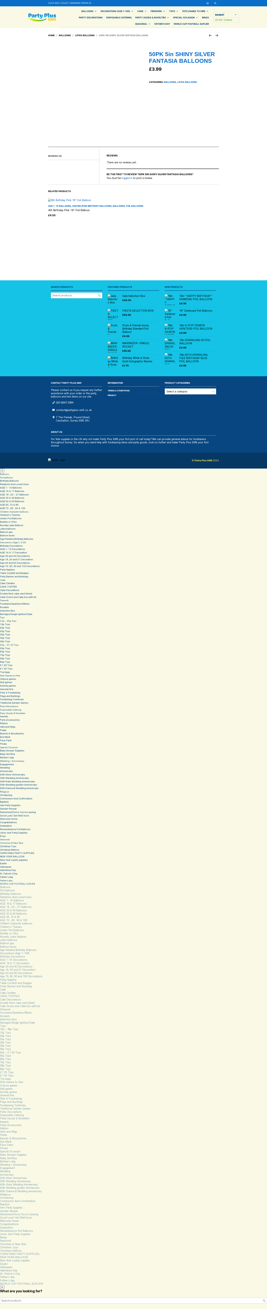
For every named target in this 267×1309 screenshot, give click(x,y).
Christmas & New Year (11, 843)
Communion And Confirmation (16, 798)
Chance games (8, 679)
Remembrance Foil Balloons (15, 829)
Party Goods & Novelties (150, 17)
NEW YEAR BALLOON (12, 856)
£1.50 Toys (6, 668)
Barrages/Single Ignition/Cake (16, 614)
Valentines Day (8, 870)
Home (51, 35)
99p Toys (5, 658)
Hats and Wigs (7, 726)
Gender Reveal (8, 808)
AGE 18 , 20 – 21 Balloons (14, 494)
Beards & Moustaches (12, 733)
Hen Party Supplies (10, 805)
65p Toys (5, 651)
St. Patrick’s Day (8, 873)
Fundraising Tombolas (12, 699)
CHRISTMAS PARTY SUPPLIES (17, 853)
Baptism (4, 801)
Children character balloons (14, 511)
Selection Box (7, 610)
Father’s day (162, 24)
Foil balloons (134, 206)
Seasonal (141, 24)
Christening (6, 795)
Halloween (5, 867)
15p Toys (5, 624)
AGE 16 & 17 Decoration (13, 552)
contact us (66, 390)
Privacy (112, 395)
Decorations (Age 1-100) (115, 11)
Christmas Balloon (9, 849)
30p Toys (5, 634)
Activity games (8, 685)
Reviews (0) (55, 156)
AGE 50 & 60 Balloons (12, 501)
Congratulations (8, 822)
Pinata (3, 744)
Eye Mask (5, 737)
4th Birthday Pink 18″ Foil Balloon (69, 210)
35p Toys (5, 638)
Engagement (7, 764)
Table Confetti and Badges (14, 573)
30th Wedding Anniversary (14, 778)
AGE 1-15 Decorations (12, 549)
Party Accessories (10, 720)
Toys (172, 11)
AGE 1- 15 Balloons (59, 206)
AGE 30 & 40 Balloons (12, 498)
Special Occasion (184, 17)
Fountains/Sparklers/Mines (14, 603)
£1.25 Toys (6, 665)
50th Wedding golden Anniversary (18, 784)
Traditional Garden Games (14, 702)
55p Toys (5, 648)
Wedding (5, 767)
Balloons (87, 11)
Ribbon (4, 723)
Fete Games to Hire (193, 11)
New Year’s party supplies (14, 860)
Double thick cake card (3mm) (16, 593)
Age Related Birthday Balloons (92, 206)
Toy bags (5, 672)
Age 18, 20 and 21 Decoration (16, 559)
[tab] (73, 156)
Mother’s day (7, 757)
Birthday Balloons (9, 480)
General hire (6, 689)
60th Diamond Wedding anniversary (19, 788)
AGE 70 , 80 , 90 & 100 (12, 508)
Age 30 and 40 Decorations (15, 556)
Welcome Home (9, 819)
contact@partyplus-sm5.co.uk (74, 410)
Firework (156, 11)
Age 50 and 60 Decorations (15, 563)
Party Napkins (7, 569)
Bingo (205, 17)
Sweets (4, 716)
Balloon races (7, 535)
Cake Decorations (9, 590)
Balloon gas (6, 532)
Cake (140, 11)
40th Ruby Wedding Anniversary (17, 781)
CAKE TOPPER (8, 586)
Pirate (3, 730)
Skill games (6, 682)
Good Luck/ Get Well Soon (14, 815)
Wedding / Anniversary (12, 761)
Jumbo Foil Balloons (10, 518)
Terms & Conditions (119, 390)
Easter (3, 863)
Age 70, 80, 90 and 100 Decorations (20, 566)
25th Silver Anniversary (12, 774)
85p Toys (5, 662)
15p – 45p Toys (8, 621)
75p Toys (5, 655)
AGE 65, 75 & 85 (9, 504)
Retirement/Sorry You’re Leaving (18, 812)
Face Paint (5, 740)
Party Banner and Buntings (14, 576)
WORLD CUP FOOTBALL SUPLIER (191, 24)
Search (99, 295)
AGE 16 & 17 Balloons (12, 491)
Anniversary (6, 771)
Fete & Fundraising (10, 692)
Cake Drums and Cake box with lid (18, 597)
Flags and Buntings (10, 696)
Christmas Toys (8, 846)
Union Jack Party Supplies (13, 832)
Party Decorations (91, 17)
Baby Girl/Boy (7, 754)
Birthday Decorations (11, 545)
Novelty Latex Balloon (11, 525)
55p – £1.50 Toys (9, 645)
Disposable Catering (119, 17)
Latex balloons (85, 35)
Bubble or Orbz (8, 522)
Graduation (6, 825)
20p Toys (5, 627)
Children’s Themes (10, 515)
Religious (4, 791)
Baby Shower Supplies (12, 750)
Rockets (4, 607)
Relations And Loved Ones (14, 484)
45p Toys (5, 641)
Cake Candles (7, 583)
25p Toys (5, 631)
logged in (127, 178)
